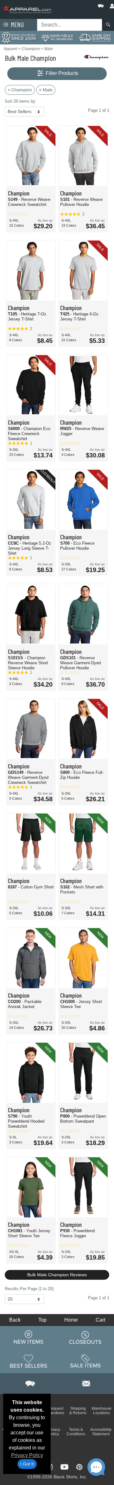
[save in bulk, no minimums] (57, 37)
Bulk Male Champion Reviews (57, 1274)
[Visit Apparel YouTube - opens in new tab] (65, 1466)
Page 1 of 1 (98, 1297)
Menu (17, 24)
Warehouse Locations (101, 1410)
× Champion (20, 89)
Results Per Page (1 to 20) (29, 1288)
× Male (46, 89)
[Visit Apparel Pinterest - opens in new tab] (79, 1466)
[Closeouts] (85, 1337)
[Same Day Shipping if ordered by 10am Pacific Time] (95, 37)
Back (15, 1320)
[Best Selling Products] (28, 1361)
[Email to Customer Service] (86, 1382)
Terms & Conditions (75, 1431)
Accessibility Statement (100, 1431)
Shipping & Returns (77, 1410)
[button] (82, 4)
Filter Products (61, 73)
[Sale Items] (85, 1361)
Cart (100, 1320)
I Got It (27, 1463)
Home (71, 1320)
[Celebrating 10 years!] (19, 37)
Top (42, 1320)
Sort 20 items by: (20, 101)
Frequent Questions (55, 1410)
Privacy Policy (27, 1455)
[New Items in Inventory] (28, 1337)
